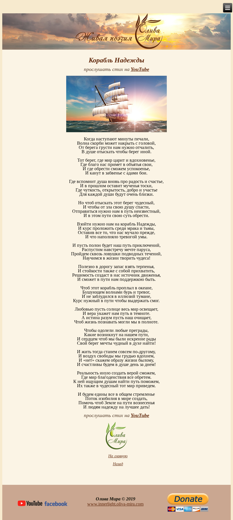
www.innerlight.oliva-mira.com (115, 504)
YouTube (140, 69)
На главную (118, 456)
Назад (118, 464)
